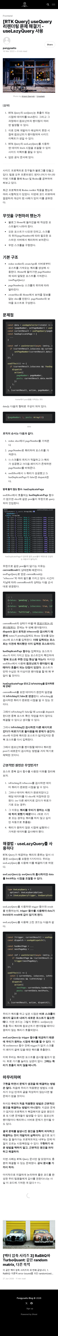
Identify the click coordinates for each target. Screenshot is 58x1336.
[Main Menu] (53, 4)
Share (50, 44)
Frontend (8, 15)
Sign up (29, 1308)
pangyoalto (9, 48)
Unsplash (41, 96)
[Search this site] (48, 4)
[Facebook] (31, 1303)
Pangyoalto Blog (25, 1298)
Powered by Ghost (29, 1314)
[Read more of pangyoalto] (7, 41)
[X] (26, 1303)
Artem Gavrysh (28, 96)
